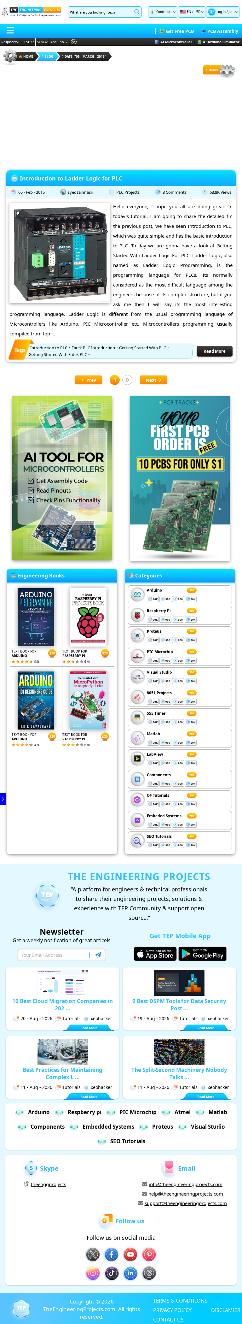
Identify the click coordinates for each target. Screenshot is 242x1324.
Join (231, 11)
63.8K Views (220, 192)
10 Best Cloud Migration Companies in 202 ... (62, 1004)
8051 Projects (159, 692)
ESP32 (29, 41)
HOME (28, 56)
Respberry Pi (159, 610)
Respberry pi (84, 1112)
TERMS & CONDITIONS (180, 1300)
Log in (221, 11)
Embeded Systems (164, 816)
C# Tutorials (158, 795)
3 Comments (175, 192)
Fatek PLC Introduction (93, 348)
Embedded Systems (108, 1126)
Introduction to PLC (48, 348)
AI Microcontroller (176, 41)
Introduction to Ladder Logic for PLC (71, 178)
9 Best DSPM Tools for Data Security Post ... (179, 1004)
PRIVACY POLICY (172, 1310)
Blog (48, 56)
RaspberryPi (11, 41)
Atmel (183, 1112)
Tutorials (71, 1018)
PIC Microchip (160, 651)
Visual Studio (159, 672)
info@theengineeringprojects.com (185, 1184)
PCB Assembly (222, 31)
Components (159, 774)
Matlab (153, 733)
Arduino (57, 41)
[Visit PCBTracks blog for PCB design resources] (180, 559)
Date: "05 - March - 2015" (85, 56)
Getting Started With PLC (142, 348)
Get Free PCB (180, 31)
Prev (91, 380)
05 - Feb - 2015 (31, 192)
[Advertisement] (121, 123)
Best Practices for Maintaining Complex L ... (62, 1073)
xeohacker (101, 1018)
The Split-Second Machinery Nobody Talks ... (179, 1073)
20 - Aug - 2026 (36, 1018)
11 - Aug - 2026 (36, 1087)
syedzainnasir (80, 192)
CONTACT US (168, 1319)
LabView (155, 754)
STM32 (42, 41)
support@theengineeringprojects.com (186, 1203)
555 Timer (156, 713)
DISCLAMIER (225, 1310)
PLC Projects (128, 192)
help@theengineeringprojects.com (185, 1194)
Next (151, 380)
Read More (215, 351)
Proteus (154, 631)
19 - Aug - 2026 (153, 1018)
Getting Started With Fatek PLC (58, 354)
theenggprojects (48, 1184)
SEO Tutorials (159, 836)
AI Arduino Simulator (221, 41)
